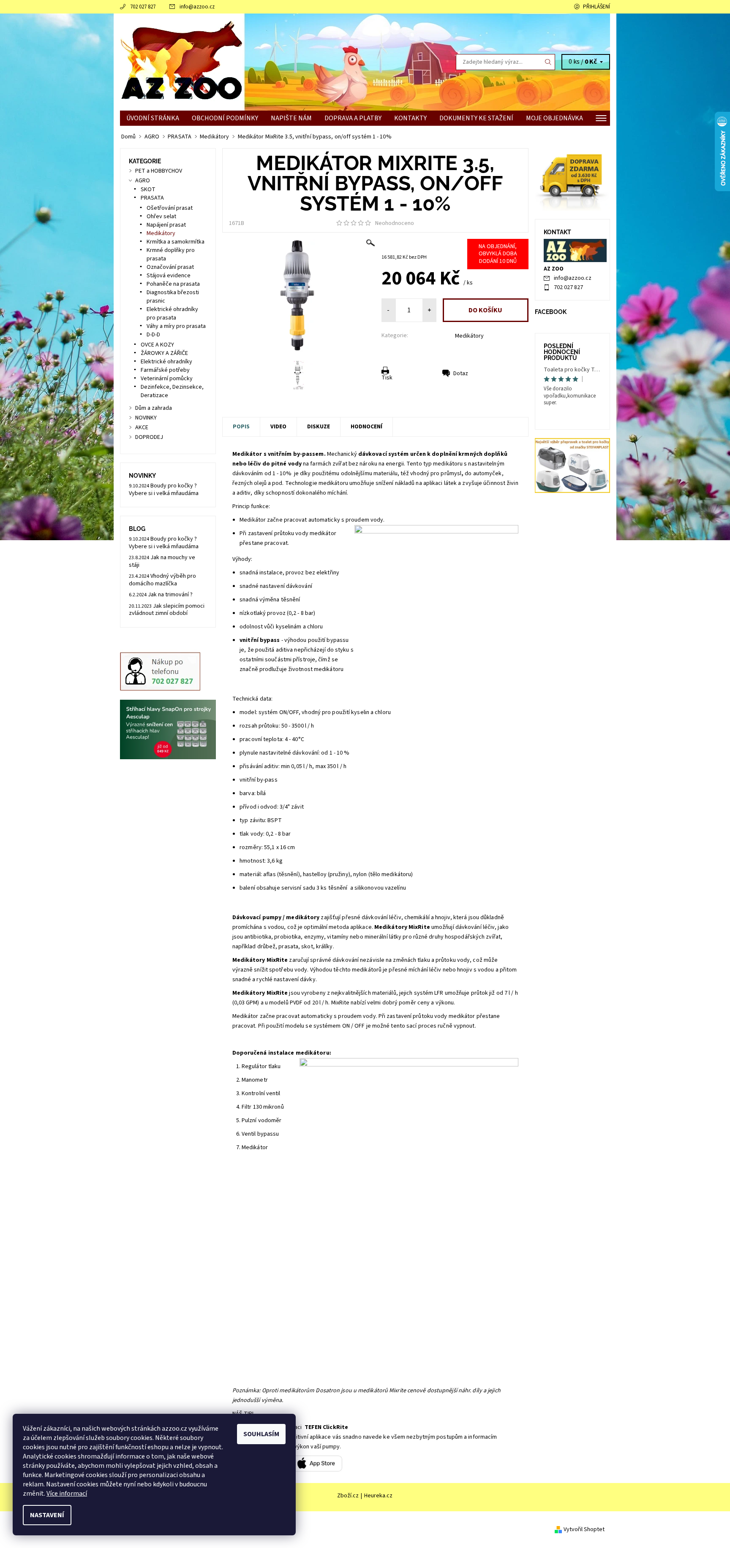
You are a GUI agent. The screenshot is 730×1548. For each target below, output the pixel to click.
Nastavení (47, 1515)
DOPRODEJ (149, 437)
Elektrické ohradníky (166, 361)
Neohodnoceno (394, 223)
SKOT (148, 189)
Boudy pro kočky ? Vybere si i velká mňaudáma (164, 490)
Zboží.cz (348, 1496)
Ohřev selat (161, 216)
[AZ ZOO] (181, 61)
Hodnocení (366, 426)
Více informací (66, 1493)
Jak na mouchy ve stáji (162, 561)
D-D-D (153, 334)
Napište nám (291, 118)
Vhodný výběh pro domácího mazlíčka (162, 580)
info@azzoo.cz (197, 7)
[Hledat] (548, 62)
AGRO (142, 180)
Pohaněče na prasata (173, 284)
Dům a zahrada (153, 408)
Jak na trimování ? (170, 594)
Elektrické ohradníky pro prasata (172, 313)
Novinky (142, 475)
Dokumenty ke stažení (476, 118)
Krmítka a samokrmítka (175, 242)
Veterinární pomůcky (167, 378)
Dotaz (460, 373)
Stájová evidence (169, 275)
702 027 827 (142, 7)
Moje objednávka (554, 118)
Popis (241, 426)
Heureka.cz (378, 1496)
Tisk (386, 377)
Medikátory (469, 336)
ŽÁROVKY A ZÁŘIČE (164, 353)
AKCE (141, 427)
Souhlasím (261, 1434)
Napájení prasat (166, 225)
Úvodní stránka (152, 118)
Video (278, 426)
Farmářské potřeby (165, 370)
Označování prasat (170, 267)
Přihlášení (596, 7)
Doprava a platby (352, 118)
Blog (137, 528)
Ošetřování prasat (170, 208)
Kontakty (410, 118)
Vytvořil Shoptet (584, 1529)
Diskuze (318, 426)
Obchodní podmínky (225, 118)
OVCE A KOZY (157, 345)
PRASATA (152, 198)
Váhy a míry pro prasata (176, 326)
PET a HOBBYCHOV (158, 171)
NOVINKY (146, 418)
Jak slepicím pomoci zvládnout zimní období (166, 610)
